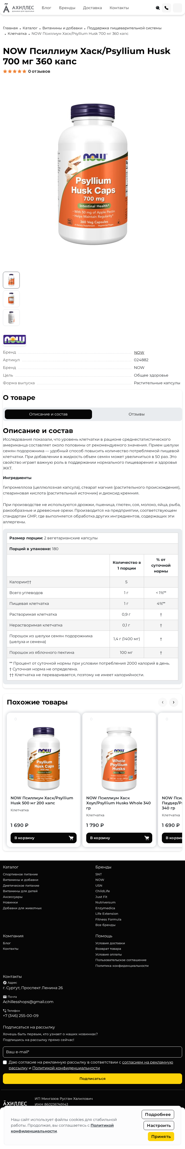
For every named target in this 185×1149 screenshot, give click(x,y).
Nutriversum (105, 902)
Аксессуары (12, 897)
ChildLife (102, 891)
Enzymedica (105, 908)
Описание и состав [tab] (48, 414)
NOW (139, 352)
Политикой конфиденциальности (66, 1068)
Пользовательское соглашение (120, 960)
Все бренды (105, 925)
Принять (161, 1136)
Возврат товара (108, 948)
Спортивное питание (20, 874)
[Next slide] (173, 702)
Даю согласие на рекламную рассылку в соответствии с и (91, 1065)
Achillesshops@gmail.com (28, 1001)
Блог (46, 8)
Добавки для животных (22, 908)
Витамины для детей (20, 891)
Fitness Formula (108, 919)
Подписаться (92, 1078)
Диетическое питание (21, 885)
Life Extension (106, 913)
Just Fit (101, 897)
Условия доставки (110, 943)
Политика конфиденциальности (122, 966)
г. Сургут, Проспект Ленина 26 (33, 988)
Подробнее (158, 1114)
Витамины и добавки (20, 880)
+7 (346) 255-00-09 (21, 1015)
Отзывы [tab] (137, 414)
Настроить (159, 1125)
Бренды (67, 8)
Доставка (92, 8)
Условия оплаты (108, 954)
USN (98, 885)
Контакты (119, 8)
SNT (98, 874)
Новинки (10, 902)
